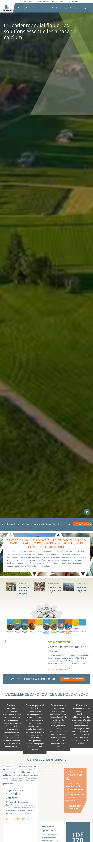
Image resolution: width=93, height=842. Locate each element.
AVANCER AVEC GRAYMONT (15, 819)
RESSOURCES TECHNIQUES (68, 2)
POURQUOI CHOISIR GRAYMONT (73, 807)
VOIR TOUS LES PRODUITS (57, 669)
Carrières (28, 2)
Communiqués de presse (46, 2)
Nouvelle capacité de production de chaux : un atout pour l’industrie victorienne (36, 524)
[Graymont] (7, 8)
